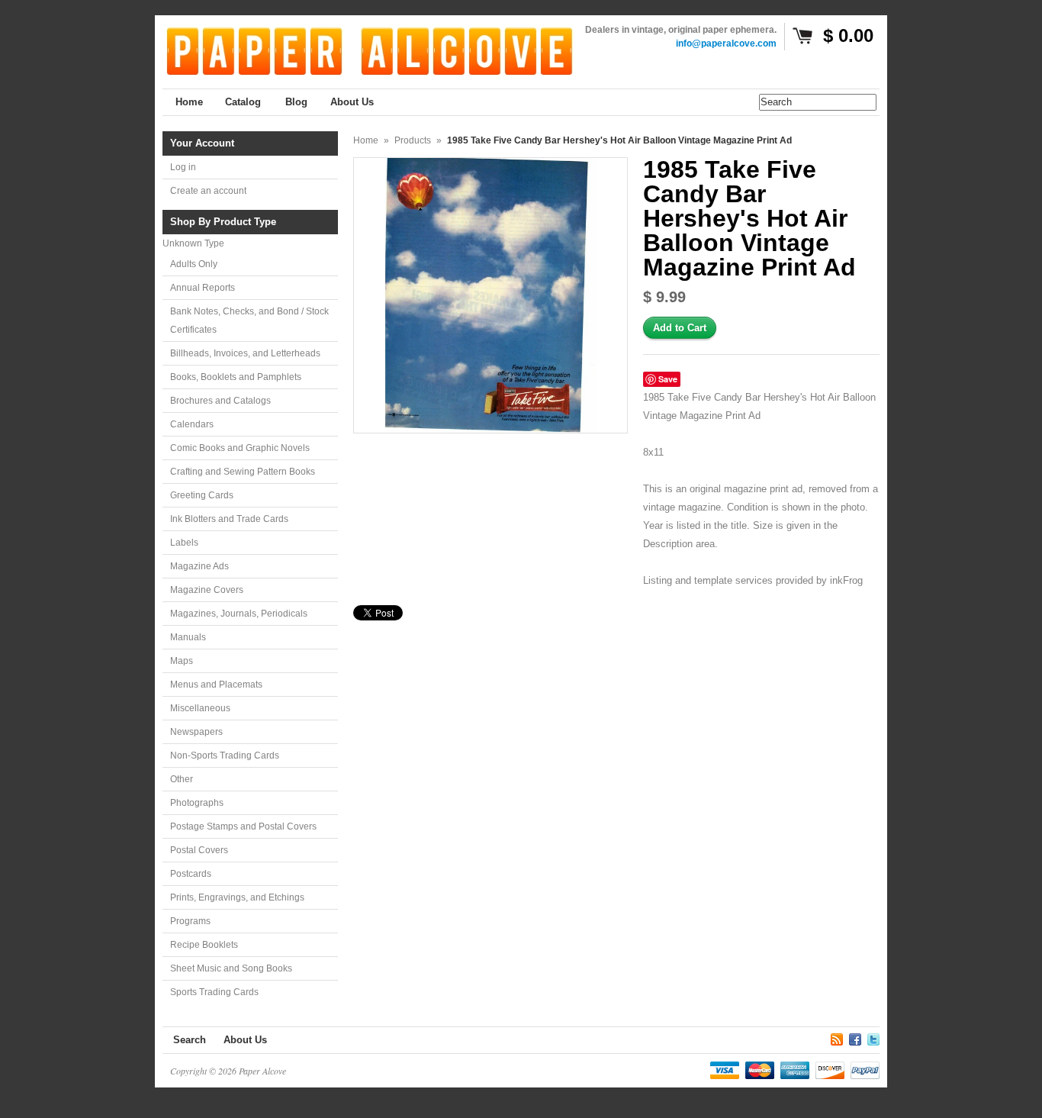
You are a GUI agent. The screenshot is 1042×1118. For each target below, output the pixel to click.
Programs (190, 921)
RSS (837, 1037)
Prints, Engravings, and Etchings (237, 897)
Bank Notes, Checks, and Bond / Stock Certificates (249, 320)
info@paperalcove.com (726, 43)
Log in (183, 167)
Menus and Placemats (216, 684)
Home (365, 140)
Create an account (208, 190)
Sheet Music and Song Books (231, 968)
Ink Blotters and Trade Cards (229, 519)
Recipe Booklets (204, 944)
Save (667, 379)
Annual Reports (202, 287)
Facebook (855, 1037)
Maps (181, 661)
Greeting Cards (201, 495)
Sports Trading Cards (214, 992)
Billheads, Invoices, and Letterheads (245, 353)
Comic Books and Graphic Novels (240, 448)
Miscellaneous (200, 708)
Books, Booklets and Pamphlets (235, 377)
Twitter (873, 1037)
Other (181, 779)
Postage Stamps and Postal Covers (243, 826)
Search (189, 1040)
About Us (245, 1040)
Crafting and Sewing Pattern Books (242, 471)
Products (412, 140)
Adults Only (193, 264)
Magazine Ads (199, 566)
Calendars (192, 424)
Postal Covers (199, 850)
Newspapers (196, 732)
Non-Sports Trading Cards (224, 755)
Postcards (190, 873)
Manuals (188, 637)
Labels (184, 542)
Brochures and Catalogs (220, 400)
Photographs (197, 802)
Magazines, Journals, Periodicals (238, 613)
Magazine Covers (206, 590)
